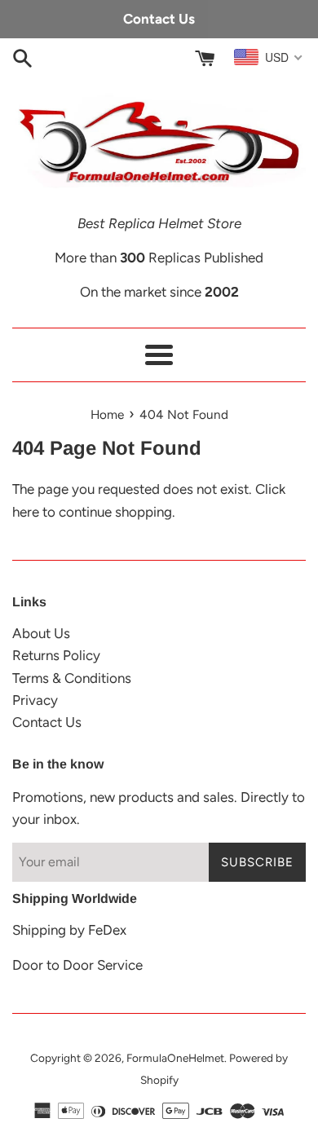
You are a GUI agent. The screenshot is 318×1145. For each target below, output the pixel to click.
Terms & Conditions (71, 678)
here (25, 512)
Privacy (35, 700)
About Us (41, 633)
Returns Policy (56, 655)
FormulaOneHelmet (175, 1057)
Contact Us (47, 722)
